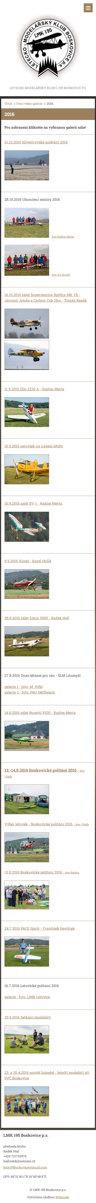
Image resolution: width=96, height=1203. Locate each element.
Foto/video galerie (29, 103)
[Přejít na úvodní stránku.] (48, 42)
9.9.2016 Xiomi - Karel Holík (27, 560)
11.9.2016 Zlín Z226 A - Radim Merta (34, 389)
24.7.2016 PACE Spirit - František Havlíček (39, 928)
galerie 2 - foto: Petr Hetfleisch (29, 692)
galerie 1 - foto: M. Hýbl (23, 686)
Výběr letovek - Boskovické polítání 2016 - (46, 824)
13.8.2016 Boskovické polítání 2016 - (41, 872)
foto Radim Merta (63, 236)
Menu (88, 7)
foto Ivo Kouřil (61, 274)
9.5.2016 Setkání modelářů (28, 1017)
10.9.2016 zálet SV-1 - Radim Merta (33, 503)
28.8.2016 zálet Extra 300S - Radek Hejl (36, 617)
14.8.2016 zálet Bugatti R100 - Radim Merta (40, 712)
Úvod (8, 103)
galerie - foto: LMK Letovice (27, 996)
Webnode (62, 1197)
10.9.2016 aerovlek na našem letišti (33, 446)
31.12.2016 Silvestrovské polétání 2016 (36, 142)
